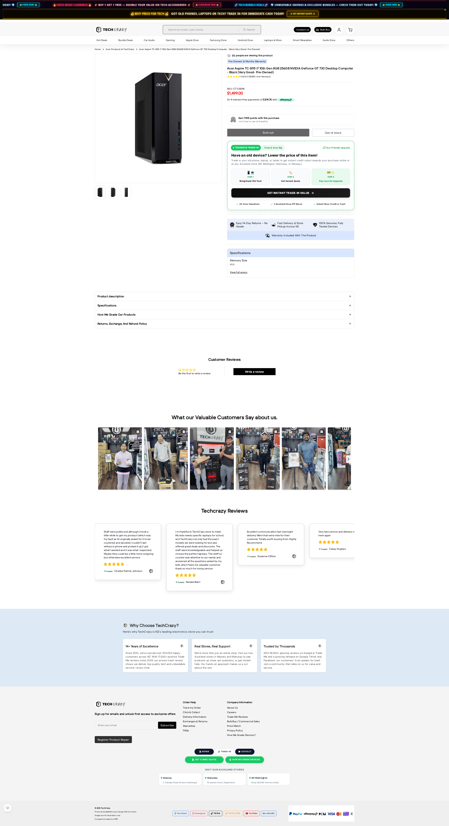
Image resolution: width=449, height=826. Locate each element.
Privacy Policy (235, 730)
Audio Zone (329, 40)
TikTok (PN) (234, 813)
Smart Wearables (302, 40)
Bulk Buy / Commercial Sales (243, 721)
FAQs (186, 730)
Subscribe (167, 725)
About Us (232, 707)
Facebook (182, 813)
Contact (246, 751)
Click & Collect (191, 712)
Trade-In (226, 751)
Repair (205, 751)
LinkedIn (270, 813)
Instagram (200, 813)
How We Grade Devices (246, 759)
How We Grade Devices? (241, 735)
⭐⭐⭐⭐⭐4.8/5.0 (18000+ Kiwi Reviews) (249, 76)
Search (251, 29)
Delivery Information (194, 716)
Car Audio (149, 40)
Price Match (234, 725)
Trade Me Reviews (237, 716)
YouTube (253, 813)
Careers (231, 712)
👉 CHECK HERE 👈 (327, 5)
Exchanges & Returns (195, 721)
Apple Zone (192, 40)
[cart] (350, 30)
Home (98, 49)
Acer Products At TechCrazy (120, 49)
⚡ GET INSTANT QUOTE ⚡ (302, 13)
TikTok (216, 813)
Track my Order (192, 707)
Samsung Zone (218, 40)
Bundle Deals (125, 40)
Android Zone (245, 40)
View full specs (238, 272)
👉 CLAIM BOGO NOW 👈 (143, 5)
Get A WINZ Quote (205, 759)
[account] (339, 30)
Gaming (170, 40)
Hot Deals (101, 40)
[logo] (111, 29)
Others (350, 40)
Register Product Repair (113, 739)
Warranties (189, 725)
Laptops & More (273, 40)
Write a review (254, 371)
